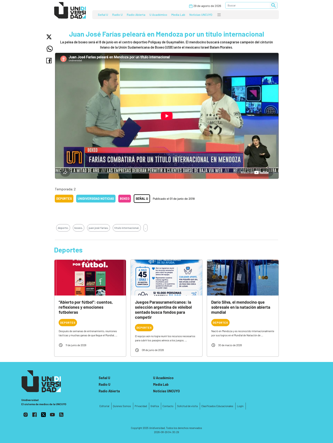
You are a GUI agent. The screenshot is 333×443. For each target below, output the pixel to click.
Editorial (104, 406)
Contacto (168, 406)
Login (240, 406)
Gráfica (155, 406)
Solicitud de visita (187, 406)
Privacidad (141, 406)
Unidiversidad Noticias (96, 198)
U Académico (158, 14)
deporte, (63, 227)
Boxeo (124, 198)
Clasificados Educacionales (217, 406)
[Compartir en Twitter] (49, 37)
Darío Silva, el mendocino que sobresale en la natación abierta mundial (240, 307)
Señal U (103, 14)
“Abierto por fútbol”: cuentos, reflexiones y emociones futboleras (86, 307)
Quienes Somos (122, 406)
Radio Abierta (136, 14)
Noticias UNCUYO (200, 14)
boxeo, (78, 227)
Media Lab (178, 14)
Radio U (117, 14)
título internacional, (126, 227)
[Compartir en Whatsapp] (49, 49)
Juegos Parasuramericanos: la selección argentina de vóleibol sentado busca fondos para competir (163, 309)
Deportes (64, 198)
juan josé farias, (98, 227)
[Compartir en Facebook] (49, 60)
